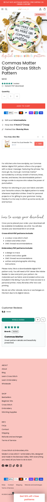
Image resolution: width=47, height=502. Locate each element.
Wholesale (6, 383)
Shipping (5, 433)
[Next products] (42, 136)
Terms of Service (9, 440)
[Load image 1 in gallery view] (23, 35)
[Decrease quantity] (4, 96)
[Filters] (37, 320)
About (4, 369)
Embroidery (7, 408)
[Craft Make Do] (23, 9)
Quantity (6, 91)
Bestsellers (6, 397)
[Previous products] (38, 136)
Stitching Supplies (9, 412)
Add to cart (23, 106)
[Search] (7, 9)
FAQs (4, 425)
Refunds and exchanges (12, 436)
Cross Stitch (7, 404)
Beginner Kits (7, 401)
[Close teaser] (13, 493)
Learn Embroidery (9, 380)
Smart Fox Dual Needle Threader (22, 142)
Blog (3, 372)
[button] (7, 83)
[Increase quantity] (17, 96)
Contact (5, 429)
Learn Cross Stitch (9, 376)
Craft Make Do (12, 494)
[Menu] (2, 9)
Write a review (18, 319)
